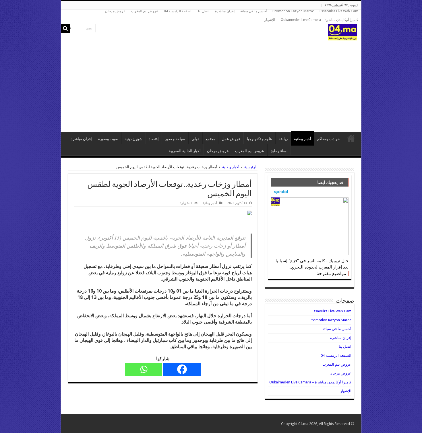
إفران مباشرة (225, 11)
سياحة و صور (175, 139)
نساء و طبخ (279, 151)
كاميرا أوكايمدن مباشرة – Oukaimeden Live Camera (319, 20)
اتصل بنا (203, 11)
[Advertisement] (211, 83)
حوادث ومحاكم (328, 139)
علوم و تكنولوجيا (259, 139)
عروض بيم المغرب (144, 11)
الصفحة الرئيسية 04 (178, 11)
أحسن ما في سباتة (253, 11)
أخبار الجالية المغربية (185, 151)
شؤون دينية (133, 139)
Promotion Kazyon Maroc (293, 11)
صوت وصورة (108, 139)
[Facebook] (182, 369)
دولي (195, 139)
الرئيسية (350, 138)
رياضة (283, 139)
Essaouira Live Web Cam (339, 11)
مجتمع (210, 139)
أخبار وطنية (302, 139)
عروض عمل (231, 139)
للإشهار (269, 20)
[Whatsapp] (143, 369)
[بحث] (65, 28)
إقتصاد (154, 139)
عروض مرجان (115, 11)
